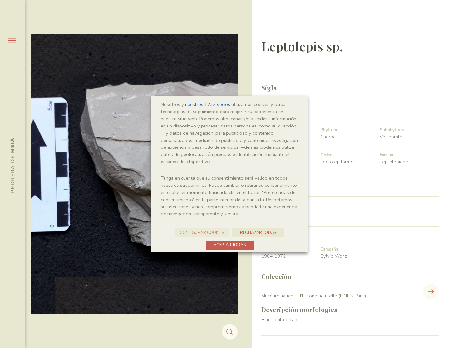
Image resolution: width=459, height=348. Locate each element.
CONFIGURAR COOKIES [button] (202, 233)
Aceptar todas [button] (230, 245)
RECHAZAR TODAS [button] (258, 233)
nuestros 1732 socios (207, 104)
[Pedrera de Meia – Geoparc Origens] (12, 165)
